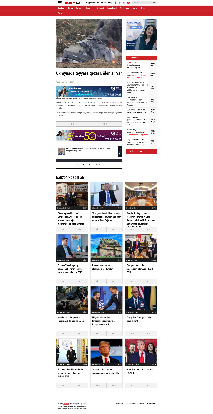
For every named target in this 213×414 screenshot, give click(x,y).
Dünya (70, 8)
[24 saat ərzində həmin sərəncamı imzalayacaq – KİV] (106, 351)
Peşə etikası (101, 3)
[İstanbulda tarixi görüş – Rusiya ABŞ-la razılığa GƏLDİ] (72, 298)
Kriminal (100, 8)
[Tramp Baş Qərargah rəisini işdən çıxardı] (141, 298)
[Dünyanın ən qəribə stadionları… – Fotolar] (106, 246)
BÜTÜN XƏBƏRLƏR (135, 151)
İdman (135, 8)
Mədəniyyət (124, 8)
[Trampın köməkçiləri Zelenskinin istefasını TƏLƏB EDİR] (141, 246)
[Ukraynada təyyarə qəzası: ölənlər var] (89, 43)
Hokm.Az (66, 404)
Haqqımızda (90, 3)
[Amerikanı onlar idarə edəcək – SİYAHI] (141, 351)
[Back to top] (207, 408)
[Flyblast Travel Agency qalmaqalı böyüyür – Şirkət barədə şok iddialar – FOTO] (72, 246)
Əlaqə (110, 3)
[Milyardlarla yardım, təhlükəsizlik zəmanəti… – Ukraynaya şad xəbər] (106, 298)
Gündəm (61, 8)
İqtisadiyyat (112, 8)
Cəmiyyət (89, 8)
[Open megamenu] (60, 3)
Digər (143, 8)
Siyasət (79, 8)
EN (59, 13)
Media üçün (151, 404)
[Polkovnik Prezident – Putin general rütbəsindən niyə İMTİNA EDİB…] (72, 351)
